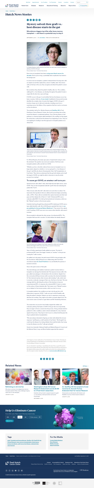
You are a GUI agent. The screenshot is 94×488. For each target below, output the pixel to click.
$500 (8, 417)
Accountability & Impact (58, 462)
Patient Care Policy (66, 464)
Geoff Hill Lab (37, 440)
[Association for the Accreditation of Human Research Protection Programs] (54, 483)
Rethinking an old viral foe (14, 387)
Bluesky (39, 20)
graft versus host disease (24, 443)
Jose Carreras (11, 445)
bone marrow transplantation (24, 442)
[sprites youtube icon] (16, 471)
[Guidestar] (60, 483)
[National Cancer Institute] (36, 483)
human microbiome (12, 443)
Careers (60, 2)
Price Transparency (57, 464)
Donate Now (10, 421)
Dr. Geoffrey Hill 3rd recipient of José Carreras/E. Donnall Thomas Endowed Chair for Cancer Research (75, 389)
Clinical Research (11, 442)
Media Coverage (54, 443)
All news (85, 366)
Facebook (28, 20)
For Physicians (52, 2)
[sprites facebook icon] (6, 471)
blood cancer (35, 442)
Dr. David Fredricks (42, 261)
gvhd (8, 440)
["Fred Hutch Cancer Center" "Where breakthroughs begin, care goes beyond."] (11, 5)
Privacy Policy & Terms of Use (37, 464)
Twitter (34, 20)
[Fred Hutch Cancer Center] (12, 463)
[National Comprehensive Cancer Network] (46, 483)
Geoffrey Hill (56, 110)
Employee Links (69, 462)
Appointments (35, 2)
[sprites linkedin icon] (13, 471)
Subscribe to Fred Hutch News (81, 462)
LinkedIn (31, 20)
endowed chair (34, 443)
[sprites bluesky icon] (22, 471)
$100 (20, 417)
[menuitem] (25, 5)
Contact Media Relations (56, 440)
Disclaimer (74, 464)
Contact (72, 2)
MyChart (28, 2)
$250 (14, 417)
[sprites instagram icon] (19, 471)
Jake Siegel (42, 37)
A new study (44, 99)
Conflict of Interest (48, 464)
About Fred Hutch (54, 445)
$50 (26, 417)
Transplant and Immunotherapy (18, 440)
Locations (66, 2)
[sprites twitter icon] (10, 471)
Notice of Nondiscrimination (83, 464)
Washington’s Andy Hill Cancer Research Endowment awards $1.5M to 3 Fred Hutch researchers (46, 389)
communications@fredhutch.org (58, 350)
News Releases (54, 442)
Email (37, 20)
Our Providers (44, 2)
